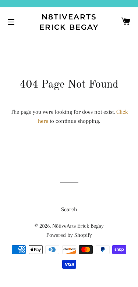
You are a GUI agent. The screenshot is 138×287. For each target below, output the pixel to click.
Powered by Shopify (69, 235)
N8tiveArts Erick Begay (69, 22)
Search (69, 209)
